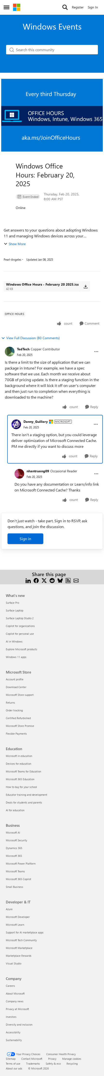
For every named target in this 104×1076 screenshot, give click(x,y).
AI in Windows (14, 641)
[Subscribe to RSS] (68, 580)
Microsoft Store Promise (20, 726)
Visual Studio (13, 963)
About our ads (14, 1068)
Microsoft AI (13, 832)
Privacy (52, 1058)
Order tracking (14, 710)
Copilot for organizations (20, 626)
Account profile (14, 679)
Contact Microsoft (31, 1058)
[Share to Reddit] (52, 580)
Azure (9, 909)
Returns (10, 702)
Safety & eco (53, 1063)
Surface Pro (12, 602)
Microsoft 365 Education (20, 779)
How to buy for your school (21, 787)
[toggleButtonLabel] (96, 351)
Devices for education (18, 763)
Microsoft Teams (15, 871)
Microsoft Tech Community (21, 940)
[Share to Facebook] (36, 580)
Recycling (72, 1063)
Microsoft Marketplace (19, 948)
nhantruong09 (38, 471)
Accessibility (13, 1032)
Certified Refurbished (18, 718)
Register (78, 7)
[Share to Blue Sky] (60, 580)
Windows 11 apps (16, 657)
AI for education (15, 810)
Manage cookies (71, 1058)
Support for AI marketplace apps (25, 932)
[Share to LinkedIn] (28, 580)
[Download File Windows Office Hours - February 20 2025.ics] (85, 286)
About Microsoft (15, 993)
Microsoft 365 (14, 856)
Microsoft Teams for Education (23, 771)
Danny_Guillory (35, 421)
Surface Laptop (14, 610)
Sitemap (10, 1058)
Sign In (93, 7)
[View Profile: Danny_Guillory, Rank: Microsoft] (16, 424)
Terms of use (13, 1063)
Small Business (14, 887)
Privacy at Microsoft (17, 1009)
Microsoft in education (19, 756)
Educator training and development (26, 794)
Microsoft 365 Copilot (18, 879)
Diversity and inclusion (19, 1024)
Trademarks (33, 1063)
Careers (10, 986)
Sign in (25, 538)
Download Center (16, 687)
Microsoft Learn (15, 924)
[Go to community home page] (16, 7)
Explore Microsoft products (21, 649)
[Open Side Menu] (6, 7)
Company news (14, 1001)
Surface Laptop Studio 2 (20, 618)
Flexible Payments (16, 733)
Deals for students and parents (24, 802)
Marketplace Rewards (18, 955)
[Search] (65, 7)
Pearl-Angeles (12, 259)
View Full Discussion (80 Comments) (33, 338)
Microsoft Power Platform (21, 863)
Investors (11, 1017)
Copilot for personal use (20, 633)
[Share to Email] (76, 580)
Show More (17, 243)
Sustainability (14, 1040)
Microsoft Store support (20, 695)
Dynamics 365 (14, 848)
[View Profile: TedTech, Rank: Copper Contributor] (10, 351)
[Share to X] (44, 580)
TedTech (23, 349)
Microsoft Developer (18, 917)
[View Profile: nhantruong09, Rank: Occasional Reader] (19, 474)
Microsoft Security (16, 840)
